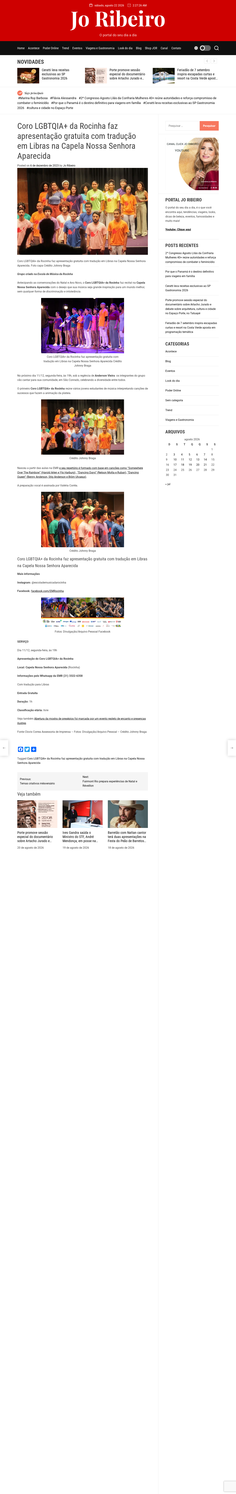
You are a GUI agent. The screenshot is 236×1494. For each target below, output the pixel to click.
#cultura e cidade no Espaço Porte (50, 108)
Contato (176, 48)
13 (197, 459)
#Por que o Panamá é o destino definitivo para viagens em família (96, 103)
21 (205, 464)
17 (175, 464)
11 (182, 459)
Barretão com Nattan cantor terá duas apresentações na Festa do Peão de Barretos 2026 (127, 839)
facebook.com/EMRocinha (47, 591)
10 (175, 459)
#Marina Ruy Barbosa (33, 98)
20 (197, 464)
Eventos (77, 48)
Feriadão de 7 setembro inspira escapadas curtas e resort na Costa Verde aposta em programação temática (197, 76)
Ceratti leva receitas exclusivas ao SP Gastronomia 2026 (55, 74)
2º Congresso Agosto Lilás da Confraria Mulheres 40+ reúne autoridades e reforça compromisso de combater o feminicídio (190, 257)
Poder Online (51, 48)
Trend (65, 48)
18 (182, 464)
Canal (164, 48)
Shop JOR (151, 48)
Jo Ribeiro (118, 17)
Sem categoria (174, 400)
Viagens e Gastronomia (100, 48)
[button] (214, 61)
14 (205, 459)
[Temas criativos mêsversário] (4, 748)
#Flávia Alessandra (63, 98)
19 (190, 464)
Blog (138, 48)
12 (190, 459)
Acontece (33, 48)
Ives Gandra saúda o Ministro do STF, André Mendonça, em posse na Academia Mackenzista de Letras (81, 841)
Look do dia (125, 48)
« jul (167, 484)
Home (21, 48)
